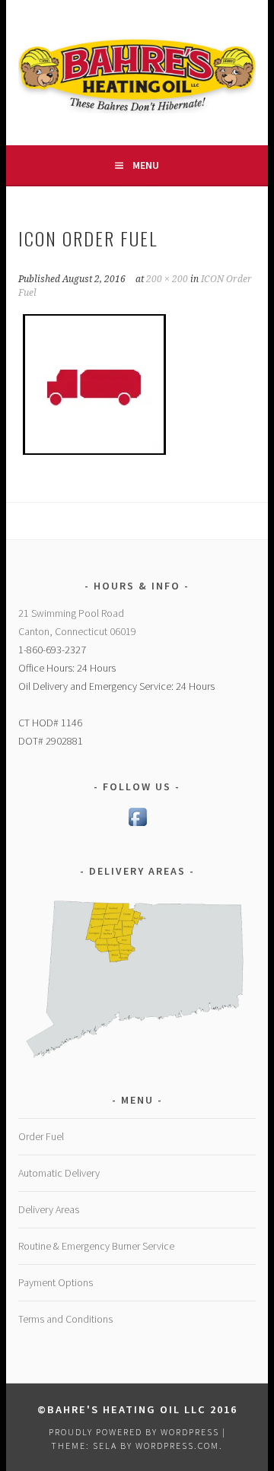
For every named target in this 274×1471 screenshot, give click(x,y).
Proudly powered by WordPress (134, 1432)
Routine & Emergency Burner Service (96, 1246)
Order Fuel (41, 1136)
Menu (145, 165)
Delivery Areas (48, 1209)
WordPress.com (177, 1445)
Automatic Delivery (59, 1173)
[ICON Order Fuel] (94, 456)
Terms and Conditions (65, 1319)
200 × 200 (167, 279)
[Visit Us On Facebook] (137, 825)
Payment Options (55, 1282)
